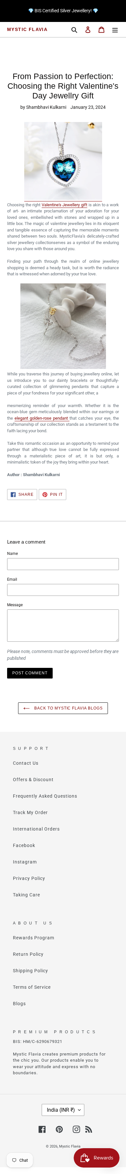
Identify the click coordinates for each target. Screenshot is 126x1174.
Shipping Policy (30, 970)
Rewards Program (33, 937)
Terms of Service (32, 987)
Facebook (24, 845)
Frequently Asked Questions (45, 796)
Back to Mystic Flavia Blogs (68, 708)
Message (15, 605)
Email (12, 579)
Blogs (19, 1003)
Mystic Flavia (27, 29)
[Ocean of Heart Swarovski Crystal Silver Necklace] (63, 198)
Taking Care (26, 894)
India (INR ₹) (61, 1110)
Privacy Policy (29, 878)
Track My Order (30, 812)
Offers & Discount (33, 779)
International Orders (36, 829)
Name (12, 553)
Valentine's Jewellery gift (64, 204)
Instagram (25, 861)
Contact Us (25, 763)
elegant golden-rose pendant (42, 418)
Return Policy (28, 954)
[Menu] (115, 29)
